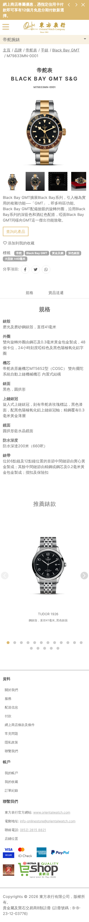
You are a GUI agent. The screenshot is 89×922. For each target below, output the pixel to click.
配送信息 (11, 707)
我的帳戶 (11, 773)
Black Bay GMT (66, 50)
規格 (29, 292)
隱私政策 (11, 742)
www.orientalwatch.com (51, 812)
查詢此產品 (15, 231)
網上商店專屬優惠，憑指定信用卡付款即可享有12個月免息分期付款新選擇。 (33, 10)
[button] (84, 575)
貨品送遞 (56, 292)
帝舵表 (31, 50)
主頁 (6, 50)
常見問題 (11, 733)
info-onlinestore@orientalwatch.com (47, 821)
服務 (8, 698)
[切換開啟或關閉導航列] (5, 26)
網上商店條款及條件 (20, 725)
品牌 (18, 50)
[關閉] (83, 4)
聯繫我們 (11, 751)
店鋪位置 (11, 839)
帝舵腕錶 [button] (11, 39)
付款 (8, 716)
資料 (6, 678)
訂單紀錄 (11, 790)
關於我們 (11, 690)
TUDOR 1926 (48, 614)
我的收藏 (11, 782)
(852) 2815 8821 (33, 830)
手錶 (44, 50)
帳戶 (6, 762)
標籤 (6, 252)
